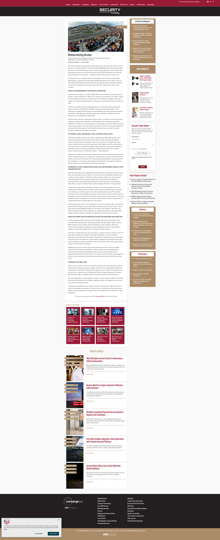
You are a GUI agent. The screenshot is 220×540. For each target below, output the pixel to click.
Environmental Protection (135, 503)
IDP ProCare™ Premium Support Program (146, 108)
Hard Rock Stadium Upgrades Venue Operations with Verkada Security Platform (105, 440)
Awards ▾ (94, 4)
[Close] (59, 520)
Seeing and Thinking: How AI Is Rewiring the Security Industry (143, 245)
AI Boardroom (102, 498)
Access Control (69, 358)
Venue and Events (70, 438)
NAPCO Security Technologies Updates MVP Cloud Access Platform (87, 339)
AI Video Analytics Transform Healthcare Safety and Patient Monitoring (87, 320)
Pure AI (100, 511)
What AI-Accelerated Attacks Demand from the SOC (142, 239)
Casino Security (69, 385)
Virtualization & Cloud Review (107, 521)
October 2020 (100, 296)
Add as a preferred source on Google (190, 1)
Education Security (70, 465)
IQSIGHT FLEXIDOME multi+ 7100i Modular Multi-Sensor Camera (146, 78)
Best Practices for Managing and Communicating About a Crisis (142, 232)
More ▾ (132, 4)
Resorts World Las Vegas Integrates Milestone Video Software (104, 387)
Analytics (67, 391)
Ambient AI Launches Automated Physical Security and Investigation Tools (73, 321)
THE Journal (131, 518)
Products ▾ (124, 4)
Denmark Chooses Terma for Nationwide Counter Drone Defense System (102, 339)
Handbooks (114, 4)
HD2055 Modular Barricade (144, 94)
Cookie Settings (39, 533)
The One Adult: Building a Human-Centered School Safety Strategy (143, 216)
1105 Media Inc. (85, 531)
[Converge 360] (73, 501)
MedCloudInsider (103, 508)
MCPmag (130, 506)
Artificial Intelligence (71, 388)
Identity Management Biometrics (74, 364)
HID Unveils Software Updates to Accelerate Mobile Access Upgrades (102, 320)
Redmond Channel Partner (106, 513)
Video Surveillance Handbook (142, 270)
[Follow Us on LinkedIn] (208, 2)
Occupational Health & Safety (137, 508)
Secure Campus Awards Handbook (141, 275)
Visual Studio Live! (104, 523)
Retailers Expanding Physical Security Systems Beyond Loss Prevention (104, 413)
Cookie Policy (108, 531)
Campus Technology (104, 503)
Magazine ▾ (76, 4)
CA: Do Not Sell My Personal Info (135, 531)
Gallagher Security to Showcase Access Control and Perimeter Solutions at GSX (73, 339)
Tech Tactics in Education (135, 516)
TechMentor (101, 516)
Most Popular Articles (138, 176)
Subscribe (150, 4)
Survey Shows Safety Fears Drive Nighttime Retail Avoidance (103, 467)
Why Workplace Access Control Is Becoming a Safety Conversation (104, 360)
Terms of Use (120, 531)
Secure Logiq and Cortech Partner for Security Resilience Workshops (117, 320)
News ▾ (68, 4)
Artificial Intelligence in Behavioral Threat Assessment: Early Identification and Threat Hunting (143, 224)
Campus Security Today (135, 501)
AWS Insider (102, 501)
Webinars (85, 4)
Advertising (141, 4)
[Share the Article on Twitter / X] (123, 27)
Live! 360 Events (103, 506)
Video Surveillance (70, 442)
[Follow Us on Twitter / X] (210, 2)
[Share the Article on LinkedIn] (120, 27)
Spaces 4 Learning (133, 513)
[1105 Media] (70, 508)
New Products (143, 69)
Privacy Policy (144, 148)
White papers (103, 4)
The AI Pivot (102, 518)
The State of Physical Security (142, 258)
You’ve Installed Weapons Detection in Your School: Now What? (143, 264)
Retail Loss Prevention (71, 411)
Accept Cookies (53, 533)
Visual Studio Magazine (135, 521)
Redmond (130, 511)
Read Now (89, 374)
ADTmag (130, 498)
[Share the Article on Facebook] (117, 27)
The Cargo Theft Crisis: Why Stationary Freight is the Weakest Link (142, 281)
